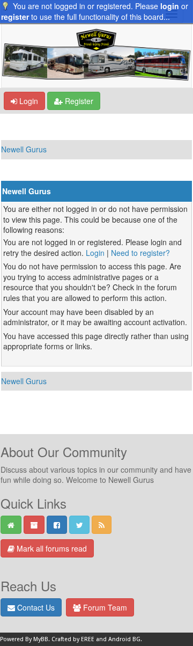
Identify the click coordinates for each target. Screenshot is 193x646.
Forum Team (104, 607)
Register (78, 101)
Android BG (124, 639)
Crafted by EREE (72, 639)
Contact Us (35, 607)
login (169, 6)
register (15, 16)
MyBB (40, 639)
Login (27, 101)
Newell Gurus (24, 149)
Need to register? (140, 252)
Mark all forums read (50, 548)
